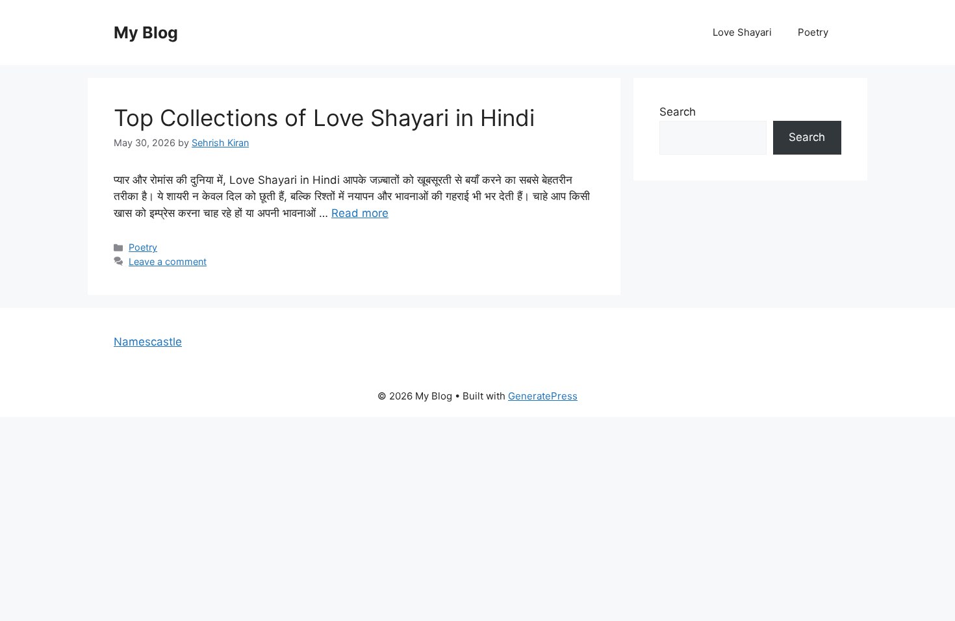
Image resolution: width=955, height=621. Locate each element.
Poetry (813, 32)
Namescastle (148, 341)
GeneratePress (543, 396)
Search (677, 111)
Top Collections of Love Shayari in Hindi (324, 117)
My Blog (146, 32)
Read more (359, 213)
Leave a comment (168, 261)
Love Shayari (742, 32)
